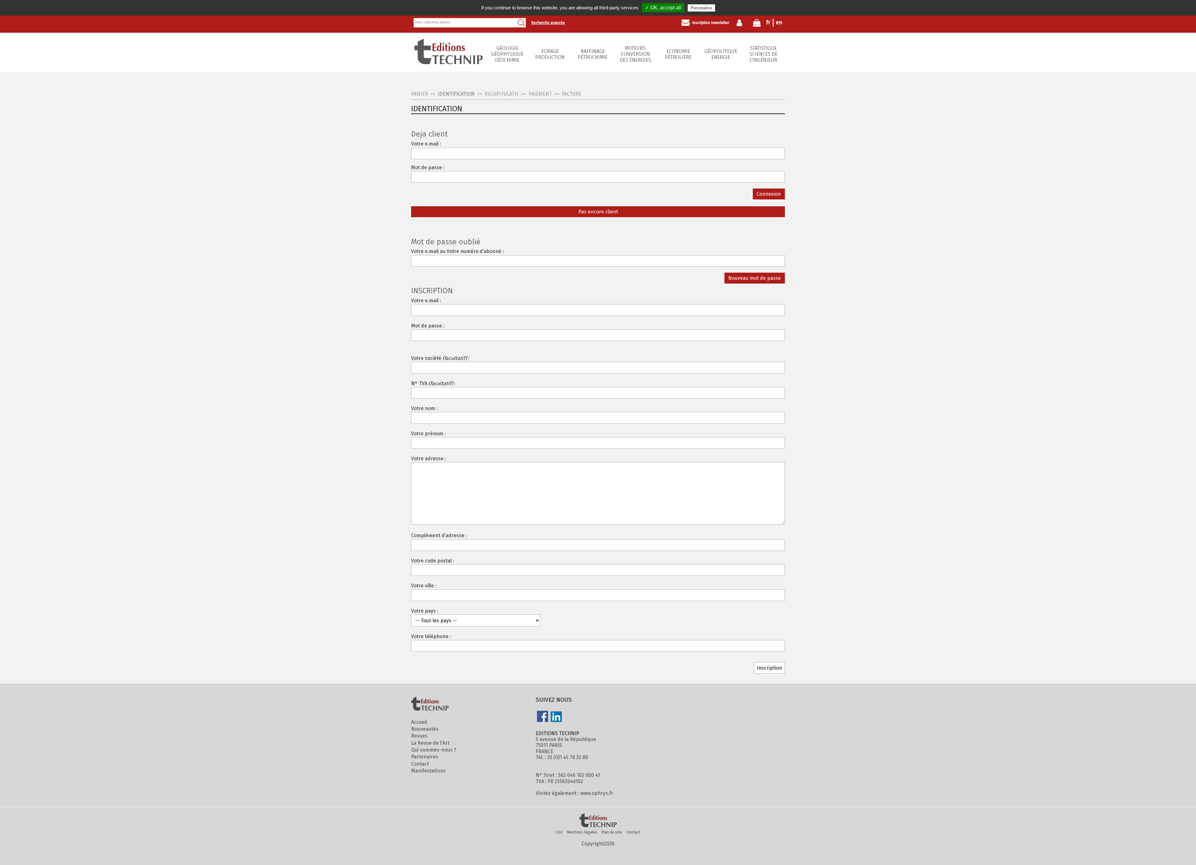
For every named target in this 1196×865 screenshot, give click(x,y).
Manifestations (428, 771)
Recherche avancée (548, 23)
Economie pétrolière (678, 54)
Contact (420, 764)
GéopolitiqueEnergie (721, 54)
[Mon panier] (757, 24)
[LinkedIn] (556, 717)
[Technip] (448, 62)
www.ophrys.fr (596, 793)
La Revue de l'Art (430, 743)
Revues (419, 736)
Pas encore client (598, 212)
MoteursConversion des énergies (635, 54)
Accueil (419, 722)
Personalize (701, 8)
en (779, 22)
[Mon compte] (740, 23)
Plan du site (611, 832)
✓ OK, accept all (663, 7)
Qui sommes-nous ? (433, 750)
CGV (559, 832)
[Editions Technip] (598, 820)
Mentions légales (582, 832)
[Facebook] (542, 717)
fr (768, 22)
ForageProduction (550, 54)
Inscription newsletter (710, 23)
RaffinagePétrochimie (593, 54)
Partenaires (424, 757)
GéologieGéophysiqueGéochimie (507, 54)
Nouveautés (425, 729)
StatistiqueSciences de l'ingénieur (763, 54)
